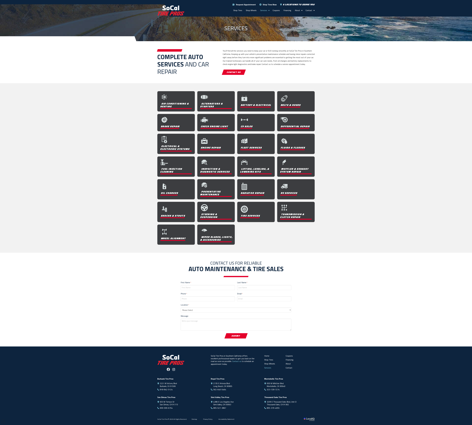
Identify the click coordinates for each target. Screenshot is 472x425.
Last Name (242, 282)
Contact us (236, 361)
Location (185, 304)
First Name (186, 282)
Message (184, 316)
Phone (184, 293)
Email (240, 293)
